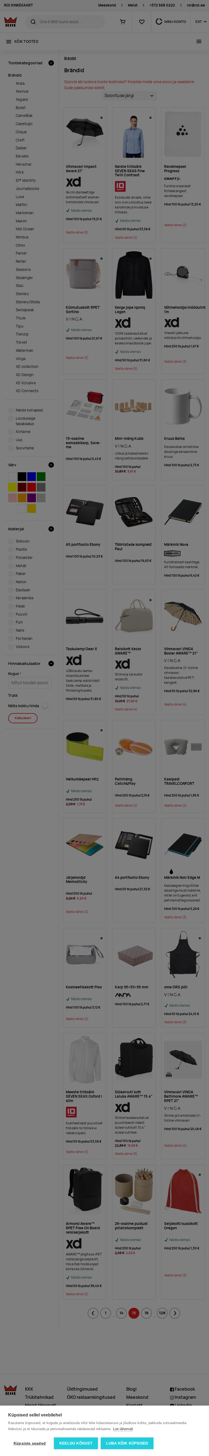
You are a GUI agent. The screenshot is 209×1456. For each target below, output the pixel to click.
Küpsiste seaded (30, 1443)
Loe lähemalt (123, 1429)
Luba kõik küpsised (127, 1443)
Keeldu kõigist (76, 1443)
